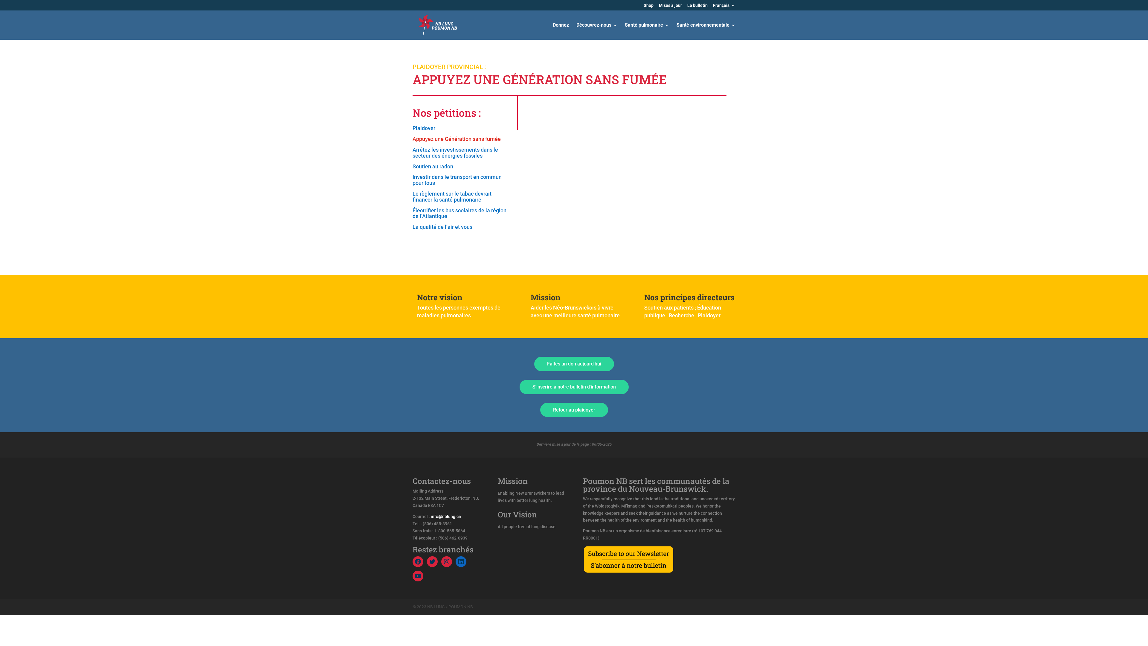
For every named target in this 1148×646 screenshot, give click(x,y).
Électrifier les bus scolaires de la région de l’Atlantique (459, 214)
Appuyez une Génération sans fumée (457, 139)
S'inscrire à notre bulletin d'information (574, 387)
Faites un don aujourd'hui (574, 364)
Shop (649, 5)
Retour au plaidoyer (574, 410)
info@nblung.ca (446, 516)
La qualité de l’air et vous (442, 227)
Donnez (561, 25)
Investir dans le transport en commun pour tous (457, 180)
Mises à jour (670, 5)
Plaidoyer (424, 128)
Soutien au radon (433, 167)
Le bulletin (697, 5)
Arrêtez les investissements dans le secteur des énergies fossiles (455, 153)
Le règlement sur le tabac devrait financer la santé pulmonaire (452, 197)
